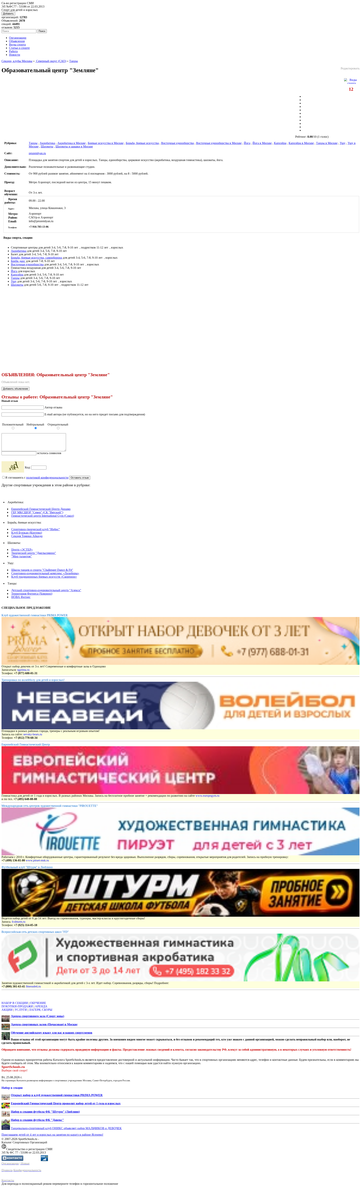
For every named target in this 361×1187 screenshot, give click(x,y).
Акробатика (47, 143)
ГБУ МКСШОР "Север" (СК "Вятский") (37, 512)
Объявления (17, 41)
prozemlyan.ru (37, 153)
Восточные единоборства (177, 143)
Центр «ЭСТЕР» (22, 549)
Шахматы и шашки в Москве (74, 146)
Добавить (8, 13)
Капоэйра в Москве (301, 143)
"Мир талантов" (21, 556)
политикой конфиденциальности (47, 477)
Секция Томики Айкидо (26, 536)
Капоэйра (280, 143)
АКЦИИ (7, 1009)
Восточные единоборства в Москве (219, 143)
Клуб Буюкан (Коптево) (26, 532)
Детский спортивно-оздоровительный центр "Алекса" (46, 590)
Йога (247, 143)
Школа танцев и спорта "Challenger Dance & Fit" (42, 569)
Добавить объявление (15, 388)
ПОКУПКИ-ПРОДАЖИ (17, 1006)
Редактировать (350, 68)
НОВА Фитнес (20, 597)
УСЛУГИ (21, 1009)
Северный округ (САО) (50, 61)
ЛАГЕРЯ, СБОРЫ (40, 1009)
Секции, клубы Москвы (17, 61)
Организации (17, 37)
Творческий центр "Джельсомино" (33, 553)
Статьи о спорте (19, 47)
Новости (14, 54)
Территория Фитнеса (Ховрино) (31, 593)
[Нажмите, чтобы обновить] (13, 467)
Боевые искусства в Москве (106, 143)
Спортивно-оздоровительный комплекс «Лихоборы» (45, 573)
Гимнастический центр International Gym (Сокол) (42, 515)
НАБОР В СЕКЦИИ (15, 1003)
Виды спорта (17, 44)
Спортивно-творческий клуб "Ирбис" (35, 529)
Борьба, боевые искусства (142, 143)
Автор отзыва (53, 407)
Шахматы (47, 146)
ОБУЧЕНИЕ (38, 1003)
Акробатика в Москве (71, 143)
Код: (28, 467)
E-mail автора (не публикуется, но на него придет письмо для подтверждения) (95, 414)
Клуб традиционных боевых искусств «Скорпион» (44, 576)
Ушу (342, 143)
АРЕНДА (41, 1006)
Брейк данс (18, 261)
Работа (13, 51)
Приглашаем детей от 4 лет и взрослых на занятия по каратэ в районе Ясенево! (52, 1134)
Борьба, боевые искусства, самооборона (36, 257)
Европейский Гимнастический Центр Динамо (41, 509)
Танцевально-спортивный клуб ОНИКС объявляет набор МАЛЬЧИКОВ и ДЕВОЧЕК (66, 1128)
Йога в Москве (262, 143)
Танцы (73, 61)
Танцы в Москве (326, 143)
